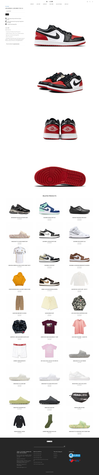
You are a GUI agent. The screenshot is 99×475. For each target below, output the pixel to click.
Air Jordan (7, 6)
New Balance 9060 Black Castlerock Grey (19, 217)
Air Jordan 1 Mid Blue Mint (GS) (49, 217)
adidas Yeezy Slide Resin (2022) (19, 407)
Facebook (55, 453)
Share (6, 14)
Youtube (55, 457)
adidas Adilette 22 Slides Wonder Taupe (19, 241)
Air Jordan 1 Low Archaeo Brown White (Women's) (79, 265)
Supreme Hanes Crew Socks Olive (49, 431)
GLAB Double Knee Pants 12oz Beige (19, 313)
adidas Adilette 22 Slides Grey (19, 383)
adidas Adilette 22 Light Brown (79, 360)
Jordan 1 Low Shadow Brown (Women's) (49, 289)
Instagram (55, 455)
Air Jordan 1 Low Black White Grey (49, 241)
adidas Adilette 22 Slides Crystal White (49, 383)
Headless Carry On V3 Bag (79, 407)
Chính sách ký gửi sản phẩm (39, 464)
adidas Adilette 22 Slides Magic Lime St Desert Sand (79, 431)
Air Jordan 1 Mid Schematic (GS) (79, 241)
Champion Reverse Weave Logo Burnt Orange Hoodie (19, 289)
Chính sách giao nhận (38, 457)
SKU (6, 29)
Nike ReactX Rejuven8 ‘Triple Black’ (79, 217)
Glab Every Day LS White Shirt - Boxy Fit (79, 289)
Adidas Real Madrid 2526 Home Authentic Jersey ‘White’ (19, 265)
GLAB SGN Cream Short (49, 313)
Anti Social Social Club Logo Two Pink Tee (49, 360)
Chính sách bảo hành (37, 453)
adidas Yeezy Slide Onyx (49, 407)
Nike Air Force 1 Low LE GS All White (79, 383)
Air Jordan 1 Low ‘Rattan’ (49, 265)
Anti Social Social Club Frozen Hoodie (79, 313)
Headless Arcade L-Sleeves (19, 431)
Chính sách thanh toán (38, 462)
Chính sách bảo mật (37, 455)
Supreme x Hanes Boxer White (19, 360)
